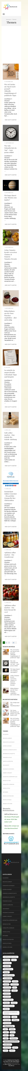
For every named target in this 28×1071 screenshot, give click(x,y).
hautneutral (6, 990)
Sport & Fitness (7, 799)
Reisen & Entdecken (8, 796)
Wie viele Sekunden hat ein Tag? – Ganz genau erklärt (10, 149)
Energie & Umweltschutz (10, 749)
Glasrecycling (7, 987)
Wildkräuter (7, 1044)
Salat (12, 1029)
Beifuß (14, 960)
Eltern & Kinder (7, 746)
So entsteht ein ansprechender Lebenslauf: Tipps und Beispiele (10, 373)
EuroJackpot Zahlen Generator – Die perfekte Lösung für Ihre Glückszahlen (10, 495)
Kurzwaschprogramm (8, 1006)
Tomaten (13, 1038)
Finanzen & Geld (7, 757)
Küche (6, 1009)
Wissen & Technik (7, 803)
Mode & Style (6, 788)
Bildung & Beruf (7, 738)
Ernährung (7, 978)
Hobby (14, 990)
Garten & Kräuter (8, 761)
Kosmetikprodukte (8, 999)
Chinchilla (6, 966)
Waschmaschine (11, 1041)
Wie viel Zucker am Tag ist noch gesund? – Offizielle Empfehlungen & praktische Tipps (10, 89)
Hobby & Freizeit (7, 772)
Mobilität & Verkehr (8, 784)
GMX (15, 987)
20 (13, 642)
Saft (5, 1029)
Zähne (12, 1050)
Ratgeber (5, 792)
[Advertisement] (14, 42)
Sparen (12, 1032)
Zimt (5, 1050)
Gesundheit (6, 765)
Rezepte (8, 1026)
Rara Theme (8, 1064)
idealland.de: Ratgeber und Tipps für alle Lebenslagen (11, 1060)
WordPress (11, 1065)
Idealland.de (6, 993)
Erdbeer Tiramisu (8, 975)
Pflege (15, 1020)
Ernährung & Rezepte (9, 753)
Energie (6, 972)
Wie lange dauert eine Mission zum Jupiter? (10, 197)
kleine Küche (6, 996)
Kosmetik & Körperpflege (10, 776)
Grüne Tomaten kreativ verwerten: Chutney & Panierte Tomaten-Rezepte (10, 254)
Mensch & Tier (6, 780)
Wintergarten (7, 1047)
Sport (5, 1035)
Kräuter (6, 1003)
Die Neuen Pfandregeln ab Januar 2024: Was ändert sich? (15, 712)
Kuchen (14, 1003)
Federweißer (6, 981)
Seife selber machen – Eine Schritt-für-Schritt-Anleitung (10, 436)
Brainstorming (7, 963)
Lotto (14, 1017)
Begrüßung (6, 960)
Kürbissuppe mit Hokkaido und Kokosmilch (10, 1013)
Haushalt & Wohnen (8, 769)
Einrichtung (8, 969)
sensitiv (5, 1032)
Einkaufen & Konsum (8, 742)
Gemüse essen (14, 984)
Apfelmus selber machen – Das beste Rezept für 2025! (10, 608)
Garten (6, 984)
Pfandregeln (6, 1020)
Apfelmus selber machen (10, 957)
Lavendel (6, 1017)
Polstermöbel (7, 1023)
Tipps (5, 1038)
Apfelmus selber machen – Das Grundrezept (10, 554)
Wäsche (15, 1047)
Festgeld (15, 981)
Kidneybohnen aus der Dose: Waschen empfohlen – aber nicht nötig (10, 315)
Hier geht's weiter (10, 120)
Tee (12, 1035)
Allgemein (5, 734)
